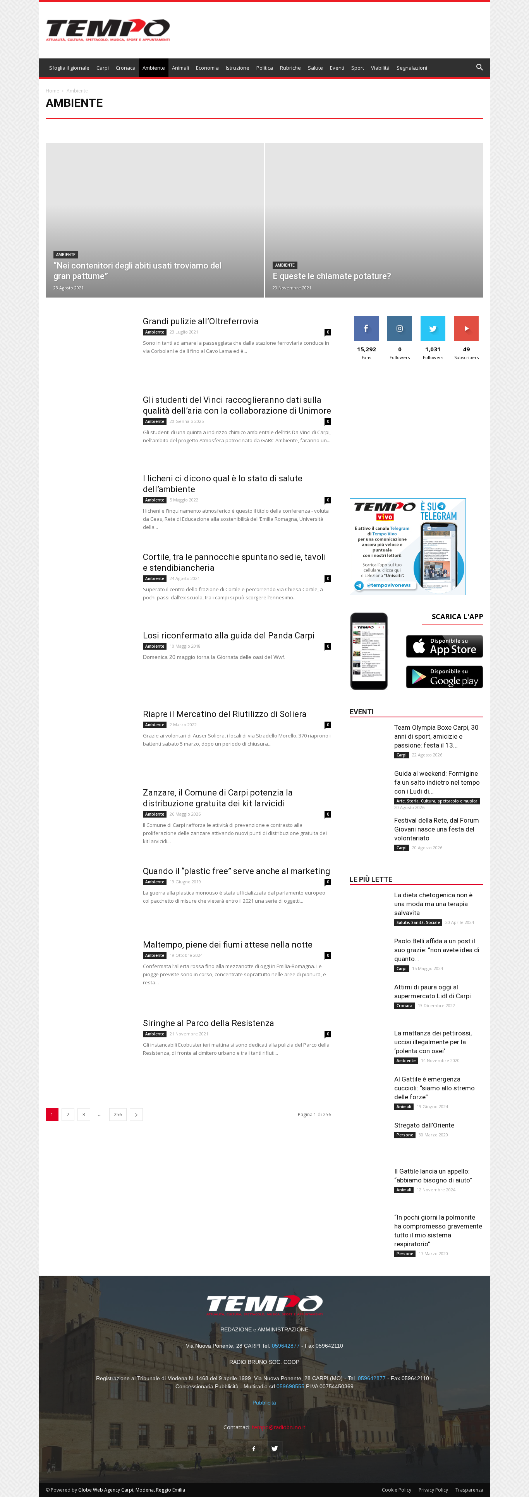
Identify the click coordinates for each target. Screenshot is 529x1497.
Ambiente (154, 67)
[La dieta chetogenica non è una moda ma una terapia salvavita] (369, 906)
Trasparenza (469, 1490)
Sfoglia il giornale (69, 67)
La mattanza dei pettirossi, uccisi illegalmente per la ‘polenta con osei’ (433, 1042)
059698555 (290, 1386)
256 (118, 1114)
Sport (357, 67)
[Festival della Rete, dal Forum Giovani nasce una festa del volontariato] (369, 831)
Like (366, 319)
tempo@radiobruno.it (279, 1427)
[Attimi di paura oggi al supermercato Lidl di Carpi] (369, 998)
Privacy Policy (433, 1490)
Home (52, 90)
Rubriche (290, 67)
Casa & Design (262, 127)
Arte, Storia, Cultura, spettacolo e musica (119, 127)
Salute (315, 67)
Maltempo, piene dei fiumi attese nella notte (228, 945)
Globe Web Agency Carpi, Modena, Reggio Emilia (131, 1490)
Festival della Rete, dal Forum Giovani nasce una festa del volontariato (436, 829)
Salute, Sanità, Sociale (418, 922)
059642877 (286, 1346)
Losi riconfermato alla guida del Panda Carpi (229, 635)
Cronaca (126, 67)
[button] (479, 68)
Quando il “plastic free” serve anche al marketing (236, 871)
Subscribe (466, 319)
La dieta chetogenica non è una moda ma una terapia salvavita (433, 904)
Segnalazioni (412, 67)
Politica (264, 67)
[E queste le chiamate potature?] (374, 237)
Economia (207, 67)
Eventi (337, 67)
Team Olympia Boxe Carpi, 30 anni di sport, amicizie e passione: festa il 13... (436, 736)
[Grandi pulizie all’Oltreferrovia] (91, 347)
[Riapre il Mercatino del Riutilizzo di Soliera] (91, 740)
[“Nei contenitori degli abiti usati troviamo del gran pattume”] (155, 237)
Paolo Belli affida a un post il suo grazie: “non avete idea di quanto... (436, 950)
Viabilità (380, 67)
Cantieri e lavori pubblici (195, 127)
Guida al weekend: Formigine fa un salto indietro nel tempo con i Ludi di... (437, 782)
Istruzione (237, 67)
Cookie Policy (396, 1490)
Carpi (102, 67)
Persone (405, 1135)
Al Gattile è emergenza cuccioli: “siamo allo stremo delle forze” (434, 1088)
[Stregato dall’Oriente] (369, 1136)
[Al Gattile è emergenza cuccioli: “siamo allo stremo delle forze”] (369, 1090)
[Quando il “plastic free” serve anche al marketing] (91, 888)
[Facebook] (254, 1449)
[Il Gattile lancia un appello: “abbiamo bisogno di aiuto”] (369, 1182)
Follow (400, 319)
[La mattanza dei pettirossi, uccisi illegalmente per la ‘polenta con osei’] (369, 1044)
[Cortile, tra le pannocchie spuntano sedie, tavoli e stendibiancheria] (91, 583)
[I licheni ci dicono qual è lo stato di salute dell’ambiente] (91, 504)
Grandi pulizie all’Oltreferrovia (201, 321)
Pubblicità (264, 1402)
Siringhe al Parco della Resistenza (208, 1023)
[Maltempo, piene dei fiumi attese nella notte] (91, 970)
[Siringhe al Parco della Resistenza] (91, 1049)
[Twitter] (275, 1449)
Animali (180, 67)
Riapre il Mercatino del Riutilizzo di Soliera (225, 714)
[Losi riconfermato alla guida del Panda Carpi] (91, 664)
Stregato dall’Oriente (424, 1125)
